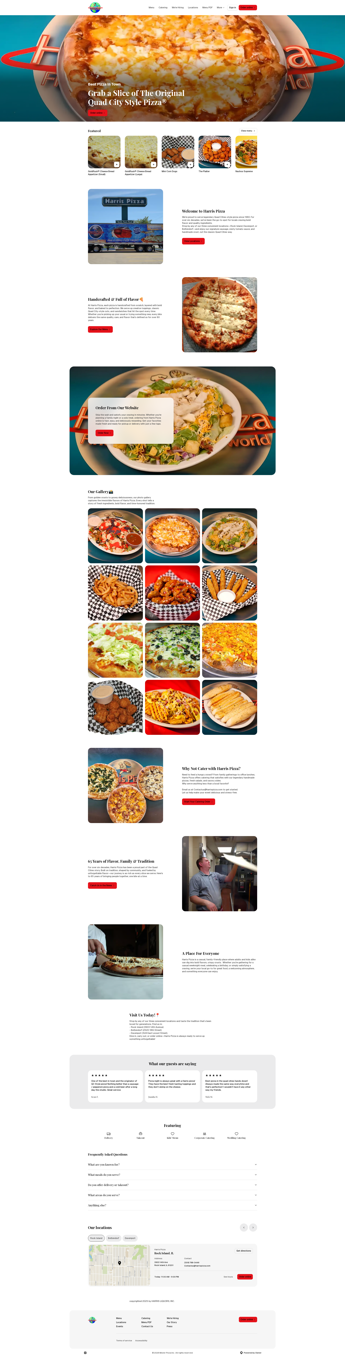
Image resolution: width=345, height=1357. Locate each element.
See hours (228, 1277)
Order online (245, 1276)
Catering (163, 7)
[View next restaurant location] (253, 1227)
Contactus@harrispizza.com (197, 1266)
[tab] (96, 1238)
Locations (193, 7)
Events (119, 1326)
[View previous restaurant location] (244, 1227)
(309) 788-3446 (191, 1262)
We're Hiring (178, 7)
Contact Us (147, 1326)
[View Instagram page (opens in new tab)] (85, 1352)
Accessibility (141, 1340)
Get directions (243, 1250)
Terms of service (124, 1340)
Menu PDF (207, 7)
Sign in (232, 7)
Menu (151, 7)
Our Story (172, 1322)
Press (169, 1326)
